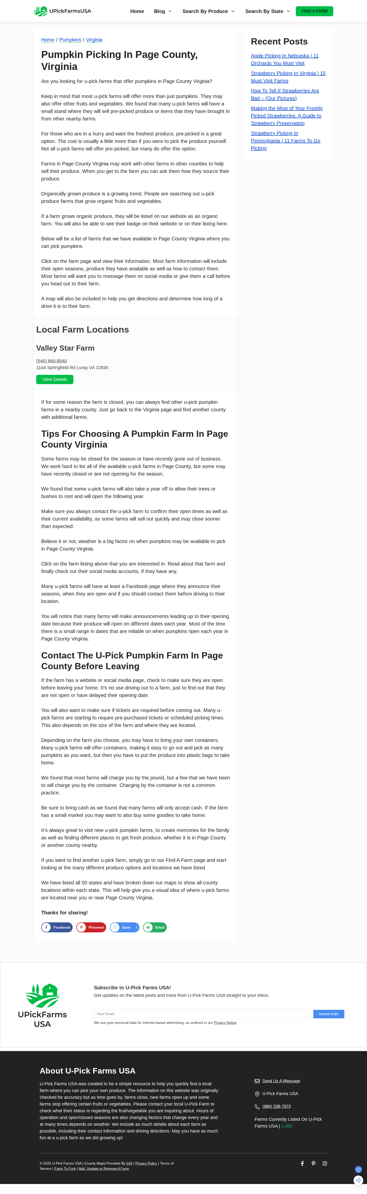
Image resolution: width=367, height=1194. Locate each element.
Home (137, 11)
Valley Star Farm (65, 348)
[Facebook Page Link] (302, 1163)
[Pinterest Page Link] (313, 1163)
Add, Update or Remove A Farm (104, 1169)
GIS (129, 1163)
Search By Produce (205, 11)
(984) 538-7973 (276, 1106)
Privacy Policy (146, 1163)
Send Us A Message (281, 1081)
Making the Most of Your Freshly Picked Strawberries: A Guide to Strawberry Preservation (287, 115)
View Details (54, 379)
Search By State (264, 11)
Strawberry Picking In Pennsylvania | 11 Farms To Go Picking (285, 140)
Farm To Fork (65, 1169)
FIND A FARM (315, 11)
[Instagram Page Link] (324, 1163)
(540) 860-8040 (51, 360)
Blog (159, 11)
